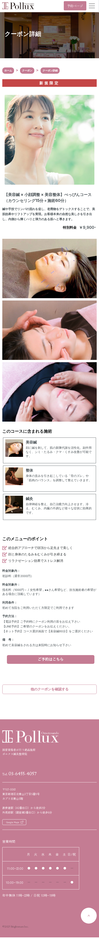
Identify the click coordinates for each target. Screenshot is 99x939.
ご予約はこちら (51, 659)
